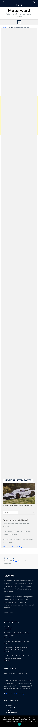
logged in (16, 561)
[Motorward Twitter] (19, 5)
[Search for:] (9, 2)
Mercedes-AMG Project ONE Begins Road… (17, 505)
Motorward (19, 10)
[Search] (34, 2)
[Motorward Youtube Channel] (21, 5)
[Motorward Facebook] (16, 5)
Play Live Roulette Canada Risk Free (16, 641)
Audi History (8, 627)
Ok (19, 724)
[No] (36, 721)
